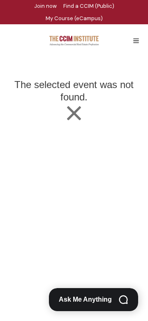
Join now (45, 5)
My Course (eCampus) (74, 18)
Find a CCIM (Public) (88, 5)
